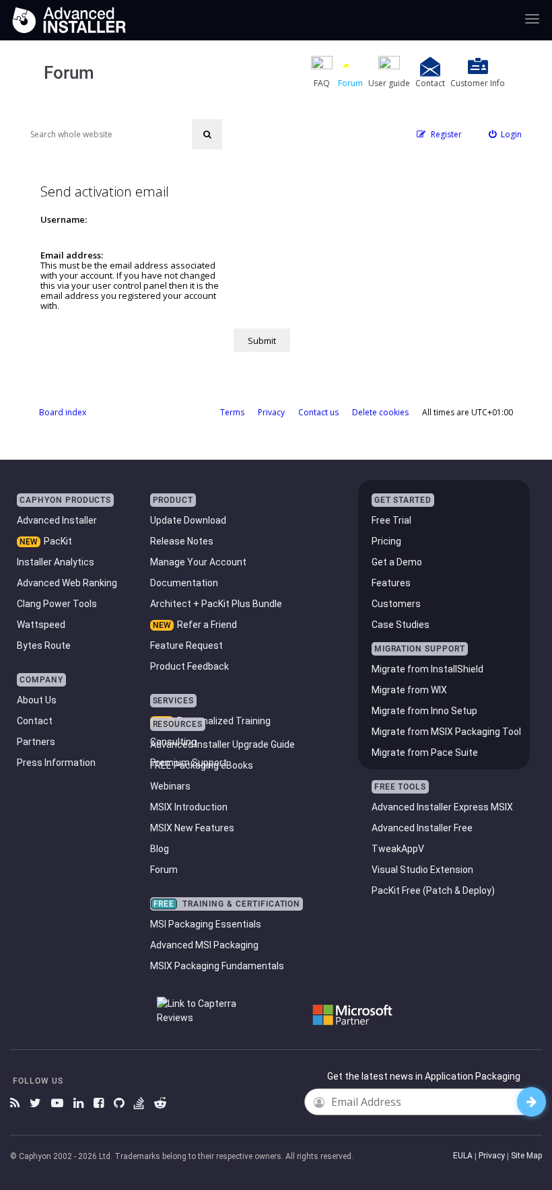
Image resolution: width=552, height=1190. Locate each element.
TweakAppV (398, 848)
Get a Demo (397, 562)
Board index (62, 412)
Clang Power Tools (57, 603)
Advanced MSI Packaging (204, 945)
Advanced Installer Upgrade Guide (222, 744)
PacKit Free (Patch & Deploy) (433, 890)
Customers (396, 603)
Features (391, 583)
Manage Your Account (198, 562)
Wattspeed (41, 624)
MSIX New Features (192, 828)
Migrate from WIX (409, 690)
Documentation (184, 583)
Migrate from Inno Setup (424, 710)
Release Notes (181, 541)
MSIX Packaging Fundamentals (217, 965)
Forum (164, 869)
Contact (35, 720)
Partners (36, 741)
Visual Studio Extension (422, 869)
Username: (63, 219)
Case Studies (400, 624)
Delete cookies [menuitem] (380, 412)
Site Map (526, 1155)
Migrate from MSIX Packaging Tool (446, 731)
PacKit (58, 541)
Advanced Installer (57, 520)
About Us (37, 700)
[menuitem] (505, 134)
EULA (463, 1155)
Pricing (386, 541)
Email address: (71, 255)
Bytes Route (44, 645)
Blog (159, 848)
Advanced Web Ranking (67, 583)
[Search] (207, 134)
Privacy (492, 1155)
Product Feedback (189, 666)
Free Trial (391, 520)
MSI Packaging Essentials (205, 924)
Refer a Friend (207, 624)
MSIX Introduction (189, 807)
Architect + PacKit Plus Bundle (216, 603)
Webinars (170, 786)
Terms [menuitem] (232, 412)
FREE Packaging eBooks (201, 765)
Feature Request (186, 645)
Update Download (188, 520)
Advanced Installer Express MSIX (442, 807)
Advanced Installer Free (422, 828)
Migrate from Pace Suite (425, 752)
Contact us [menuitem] (318, 412)
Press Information (56, 762)
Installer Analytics (55, 562)
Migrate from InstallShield (427, 669)
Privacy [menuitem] (271, 412)
